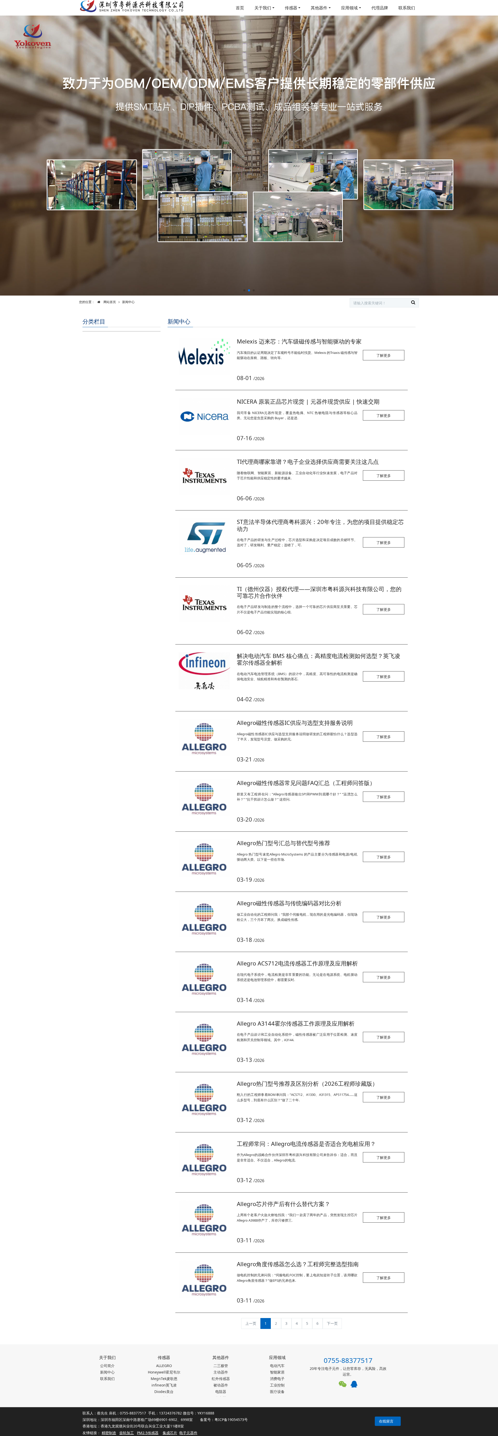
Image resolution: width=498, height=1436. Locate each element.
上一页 (250, 1323)
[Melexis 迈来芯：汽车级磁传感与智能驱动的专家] (204, 356)
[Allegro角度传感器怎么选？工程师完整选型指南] (204, 1279)
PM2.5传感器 (147, 1432)
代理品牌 (379, 8)
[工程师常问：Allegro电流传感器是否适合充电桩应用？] (204, 1158)
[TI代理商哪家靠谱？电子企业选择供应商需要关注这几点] (204, 476)
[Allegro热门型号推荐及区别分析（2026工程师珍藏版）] (204, 1098)
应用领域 (349, 8)
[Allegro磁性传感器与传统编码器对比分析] (204, 918)
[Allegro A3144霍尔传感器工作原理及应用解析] (204, 1038)
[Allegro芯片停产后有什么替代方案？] (204, 1218)
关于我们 (262, 8)
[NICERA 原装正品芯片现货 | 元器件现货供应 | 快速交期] (204, 416)
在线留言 (386, 1421)
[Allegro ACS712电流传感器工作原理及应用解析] (204, 978)
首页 (240, 8)
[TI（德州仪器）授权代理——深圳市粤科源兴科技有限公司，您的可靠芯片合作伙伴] (204, 603)
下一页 (332, 1323)
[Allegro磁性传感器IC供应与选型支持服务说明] (204, 737)
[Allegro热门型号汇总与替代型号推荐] (204, 858)
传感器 (291, 8)
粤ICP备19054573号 (231, 1419)
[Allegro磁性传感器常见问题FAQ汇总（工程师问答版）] (204, 797)
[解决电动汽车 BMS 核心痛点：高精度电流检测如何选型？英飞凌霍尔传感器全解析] (204, 670)
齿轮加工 (126, 1432)
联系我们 (406, 8)
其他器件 (319, 8)
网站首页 (109, 302)
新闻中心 (128, 302)
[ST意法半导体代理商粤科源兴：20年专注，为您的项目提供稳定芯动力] (204, 536)
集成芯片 (170, 1432)
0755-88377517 (348, 1360)
